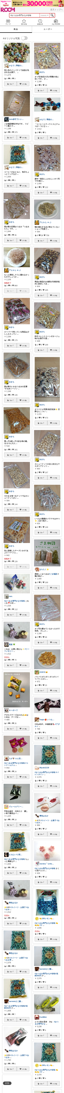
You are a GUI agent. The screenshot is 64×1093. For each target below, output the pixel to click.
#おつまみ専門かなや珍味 (14, 601)
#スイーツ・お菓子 (18, 907)
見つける (24, 22)
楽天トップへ (56, 9)
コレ (10, 84)
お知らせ (40, 22)
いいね (24, 84)
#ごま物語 (53, 574)
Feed (8, 22)
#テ (41, 925)
